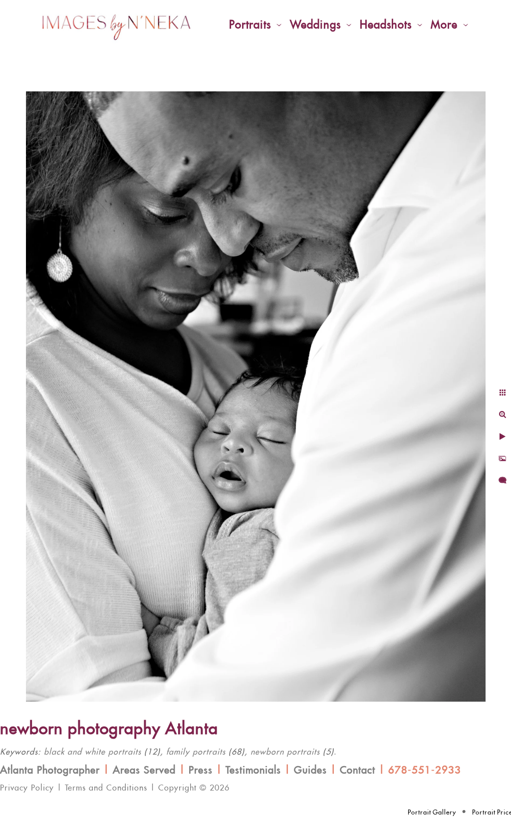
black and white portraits (92, 752)
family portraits (196, 752)
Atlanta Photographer (50, 770)
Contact (357, 770)
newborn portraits (285, 752)
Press (201, 770)
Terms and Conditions (106, 788)
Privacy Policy (27, 788)
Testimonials (253, 770)
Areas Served (144, 770)
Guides (310, 770)
